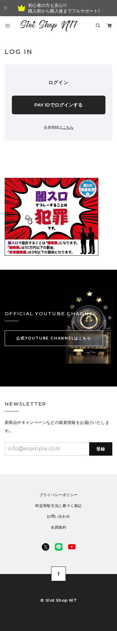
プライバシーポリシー (58, 495)
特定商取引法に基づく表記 (58, 506)
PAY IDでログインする (58, 105)
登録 (100, 448)
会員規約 (58, 527)
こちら (68, 127)
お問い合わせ (58, 516)
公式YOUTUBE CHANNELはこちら (53, 338)
